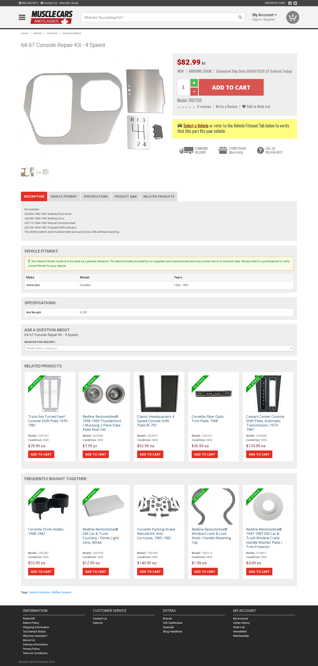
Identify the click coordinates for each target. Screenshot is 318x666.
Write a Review (226, 106)
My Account (240, 618)
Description (34, 196)
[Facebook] (290, 3)
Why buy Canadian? (35, 635)
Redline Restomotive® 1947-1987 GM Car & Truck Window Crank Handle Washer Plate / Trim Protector (264, 538)
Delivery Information (35, 644)
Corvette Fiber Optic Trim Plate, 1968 (208, 418)
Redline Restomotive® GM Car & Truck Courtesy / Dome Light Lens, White (101, 536)
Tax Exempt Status (34, 631)
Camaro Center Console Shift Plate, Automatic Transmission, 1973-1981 (265, 423)
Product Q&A (125, 196)
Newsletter (240, 631)
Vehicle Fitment (64, 196)
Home (25, 33)
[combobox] (159, 348)
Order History (241, 622)
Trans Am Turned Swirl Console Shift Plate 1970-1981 (48, 421)
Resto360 (29, 618)
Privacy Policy (31, 648)
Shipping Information (36, 627)
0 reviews (204, 106)
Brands (167, 618)
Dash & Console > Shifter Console (50, 592)
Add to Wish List (258, 106)
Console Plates (72, 33)
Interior (38, 33)
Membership (241, 635)
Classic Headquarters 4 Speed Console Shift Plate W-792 (155, 421)
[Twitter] (295, 3)
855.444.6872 (29, 3)
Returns (98, 622)
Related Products (158, 196)
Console (52, 33)
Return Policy (31, 622)
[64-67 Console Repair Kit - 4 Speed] (94, 108)
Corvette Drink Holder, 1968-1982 (46, 531)
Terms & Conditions (35, 653)
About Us (29, 640)
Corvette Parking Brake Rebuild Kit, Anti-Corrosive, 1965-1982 (156, 533)
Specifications (96, 196)
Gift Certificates (172, 622)
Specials (168, 627)
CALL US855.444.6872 (274, 150)
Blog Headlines (172, 631)
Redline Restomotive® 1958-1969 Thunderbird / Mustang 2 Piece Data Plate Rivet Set (102, 423)
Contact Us (50, 3)
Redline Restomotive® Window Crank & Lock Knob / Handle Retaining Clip (211, 536)
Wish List (239, 627)
